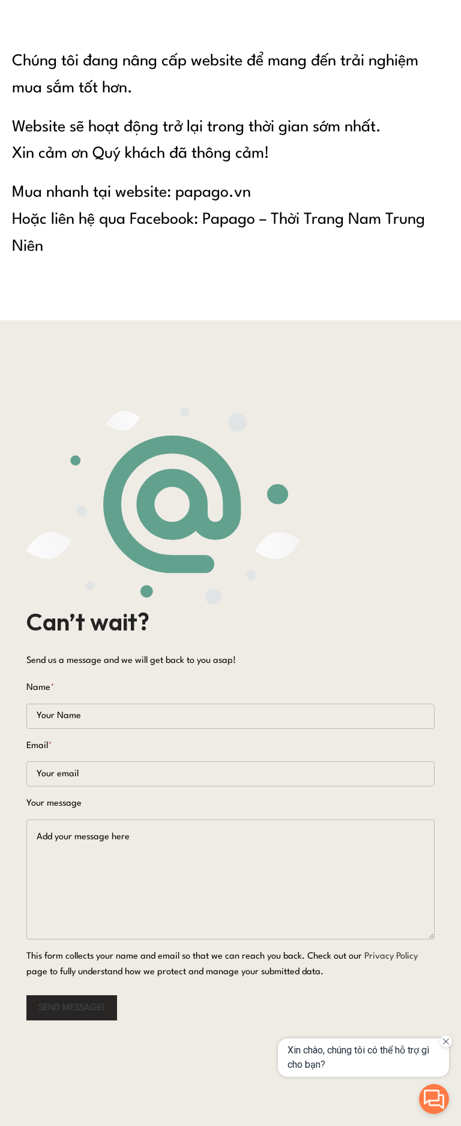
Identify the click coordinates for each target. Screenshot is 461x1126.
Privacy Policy (391, 956)
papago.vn (213, 192)
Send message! (71, 1008)
